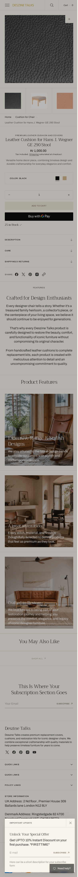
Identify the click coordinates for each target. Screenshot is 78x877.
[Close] (70, 823)
